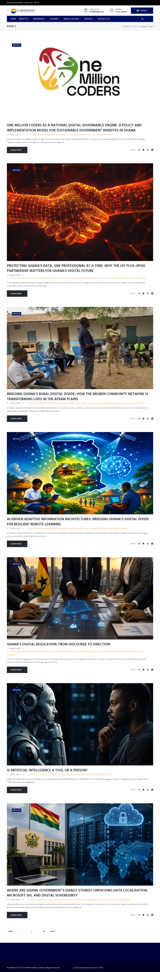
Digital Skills (60, 134)
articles (33, 134)
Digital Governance (46, 134)
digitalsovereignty (110, 899)
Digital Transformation (77, 134)
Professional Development (134, 278)
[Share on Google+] (148, 150)
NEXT (53, 931)
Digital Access (63, 403)
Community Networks (47, 403)
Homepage (126, 26)
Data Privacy (70, 278)
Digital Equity (75, 403)
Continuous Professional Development (34, 278)
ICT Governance (103, 651)
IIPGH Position (130, 651)
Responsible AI (106, 774)
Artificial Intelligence (60, 528)
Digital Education (77, 528)
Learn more (16, 150)
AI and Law (34, 774)
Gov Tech (91, 134)
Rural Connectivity (136, 403)
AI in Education (36, 528)
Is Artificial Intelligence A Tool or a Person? (47, 770)
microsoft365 (125, 899)
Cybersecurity (43, 651)
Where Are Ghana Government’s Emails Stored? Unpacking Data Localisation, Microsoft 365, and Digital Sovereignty (77, 893)
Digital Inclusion (89, 403)
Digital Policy (70, 651)
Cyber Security (58, 278)
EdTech (109, 528)
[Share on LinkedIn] (152, 150)
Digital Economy (56, 651)
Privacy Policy (67, 967)
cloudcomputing (45, 899)
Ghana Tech (123, 403)
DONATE (143, 10)
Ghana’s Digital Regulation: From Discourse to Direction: (59, 644)
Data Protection (83, 278)
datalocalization (73, 899)
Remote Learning (120, 528)
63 (44, 931)
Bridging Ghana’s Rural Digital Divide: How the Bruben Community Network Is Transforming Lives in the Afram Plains (77, 396)
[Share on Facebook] (139, 150)
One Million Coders (104, 134)
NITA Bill (139, 651)
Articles (135, 26)
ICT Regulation (117, 651)
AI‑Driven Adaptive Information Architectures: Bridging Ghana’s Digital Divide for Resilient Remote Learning (78, 521)
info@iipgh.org (97, 11)
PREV (10, 931)
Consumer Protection (26, 651)
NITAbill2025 (12, 655)
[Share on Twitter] (143, 150)
